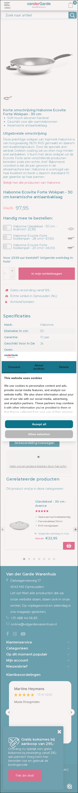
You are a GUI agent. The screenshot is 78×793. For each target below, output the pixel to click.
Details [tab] (64, 367)
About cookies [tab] (39, 367)
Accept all (39, 424)
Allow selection (39, 434)
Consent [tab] (14, 367)
